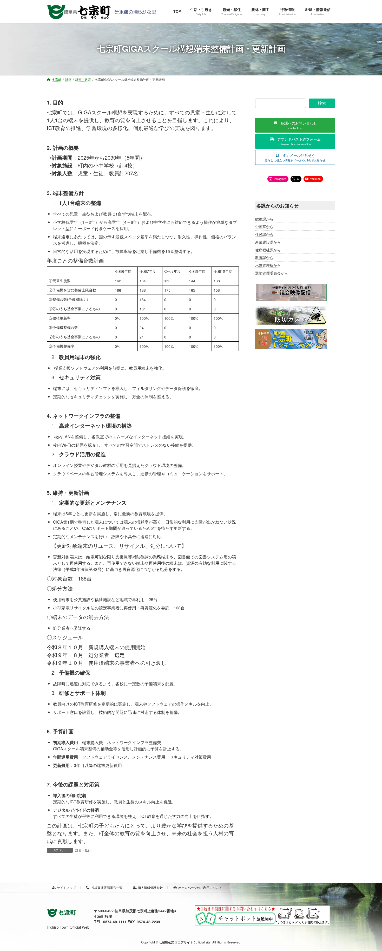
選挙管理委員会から (271, 273)
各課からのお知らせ (277, 205)
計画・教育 (83, 850)
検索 (322, 103)
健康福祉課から (268, 249)
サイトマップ (66, 887)
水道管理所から (268, 265)
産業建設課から (268, 242)
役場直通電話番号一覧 (106, 887)
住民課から (264, 234)
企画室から (264, 226)
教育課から (264, 257)
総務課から (264, 219)
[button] (295, 125)
